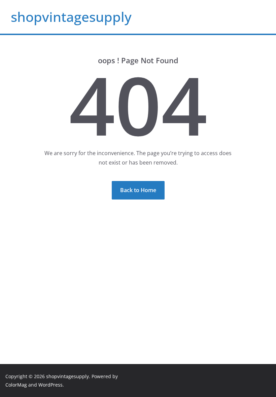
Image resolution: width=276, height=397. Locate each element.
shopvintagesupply (71, 16)
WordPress (50, 385)
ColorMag (16, 385)
